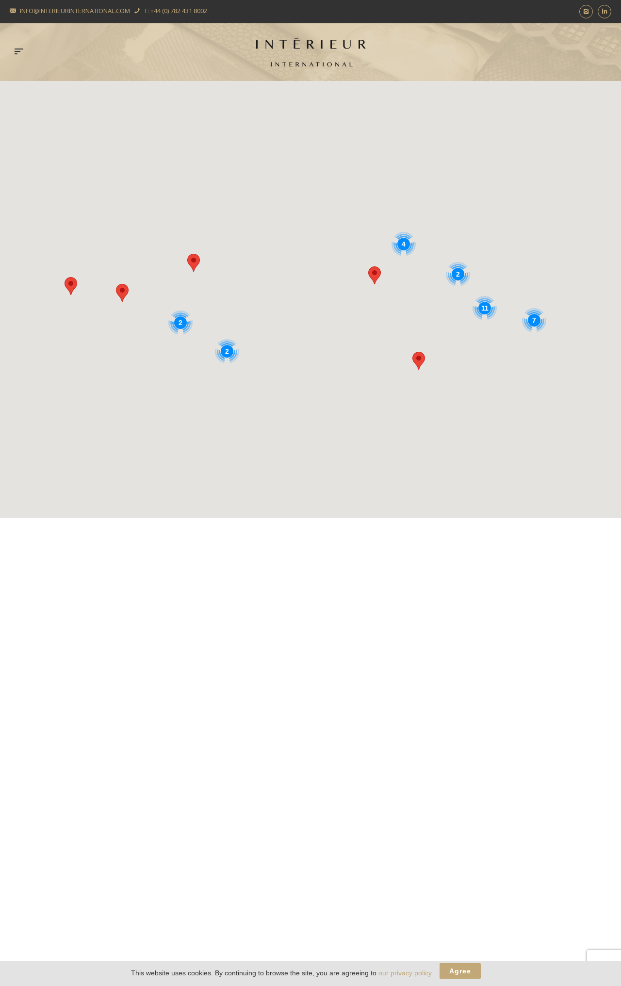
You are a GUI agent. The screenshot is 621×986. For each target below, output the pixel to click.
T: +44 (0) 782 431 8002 (175, 10)
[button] (374, 275)
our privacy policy (405, 973)
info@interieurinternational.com (75, 10)
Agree (460, 971)
